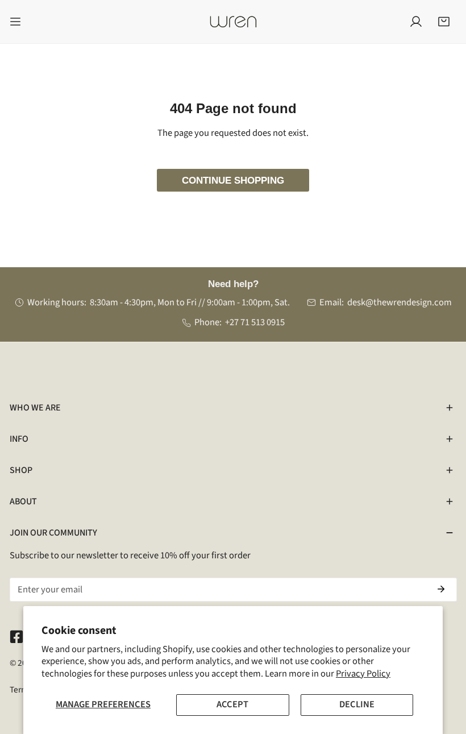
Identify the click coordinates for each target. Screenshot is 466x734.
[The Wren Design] (233, 22)
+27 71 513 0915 (255, 322)
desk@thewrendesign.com (399, 302)
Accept (232, 704)
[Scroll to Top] (444, 672)
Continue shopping (233, 180)
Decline (357, 704)
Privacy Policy (363, 674)
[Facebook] (16, 636)
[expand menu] (15, 21)
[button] (443, 21)
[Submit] (441, 589)
